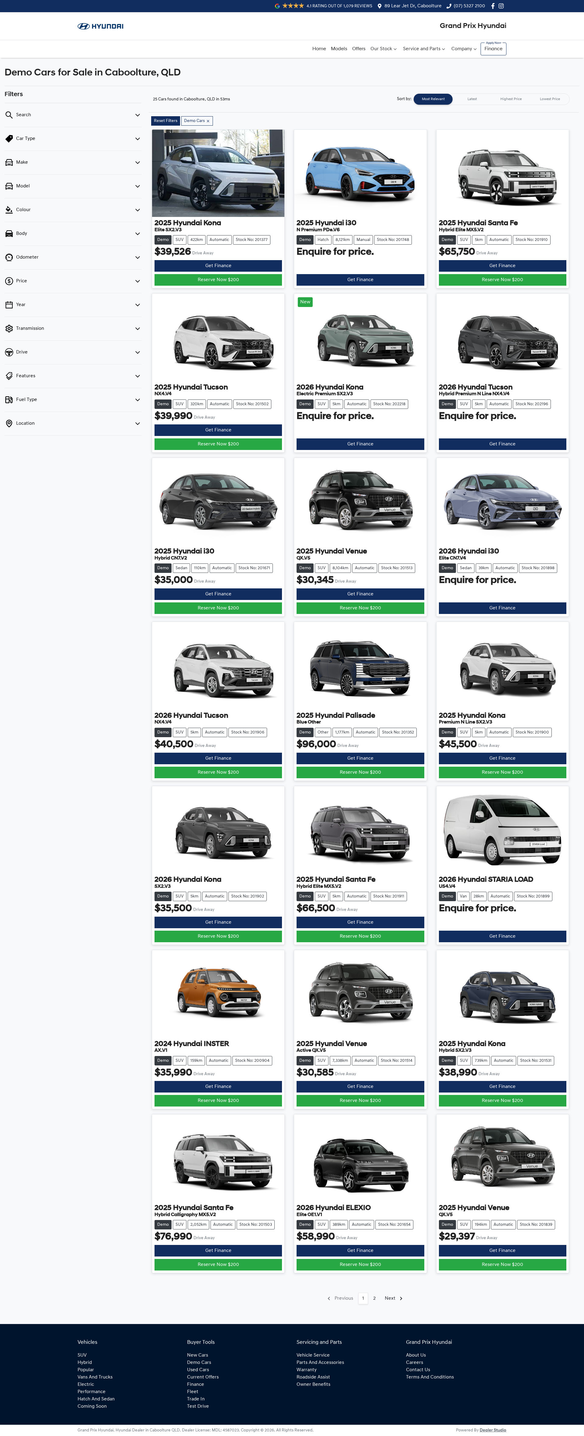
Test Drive (198, 1406)
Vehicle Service (313, 1355)
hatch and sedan (96, 1399)
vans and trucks (95, 1377)
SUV (82, 1355)
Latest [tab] (472, 99)
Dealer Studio (493, 1430)
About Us (416, 1355)
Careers (414, 1362)
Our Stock (381, 49)
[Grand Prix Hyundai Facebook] (494, 6)
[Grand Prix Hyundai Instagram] (502, 6)
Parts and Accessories (320, 1362)
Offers (359, 49)
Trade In (196, 1399)
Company (461, 49)
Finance (493, 49)
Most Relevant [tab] (433, 99)
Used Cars (198, 1370)
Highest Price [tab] (511, 99)
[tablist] (491, 99)
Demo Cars (199, 1362)
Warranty (307, 1370)
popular (86, 1370)
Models (339, 49)
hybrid (85, 1362)
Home (319, 49)
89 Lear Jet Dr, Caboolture (413, 6)
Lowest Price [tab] (550, 99)
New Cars (197, 1355)
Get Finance (218, 265)
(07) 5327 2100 (469, 6)
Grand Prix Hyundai (473, 26)
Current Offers (203, 1377)
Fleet (192, 1391)
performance (92, 1391)
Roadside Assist (313, 1377)
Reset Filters (165, 121)
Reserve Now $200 (218, 279)
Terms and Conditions (430, 1377)
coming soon (92, 1406)
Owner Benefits (313, 1384)
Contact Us (418, 1370)
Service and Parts (421, 49)
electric (86, 1384)
